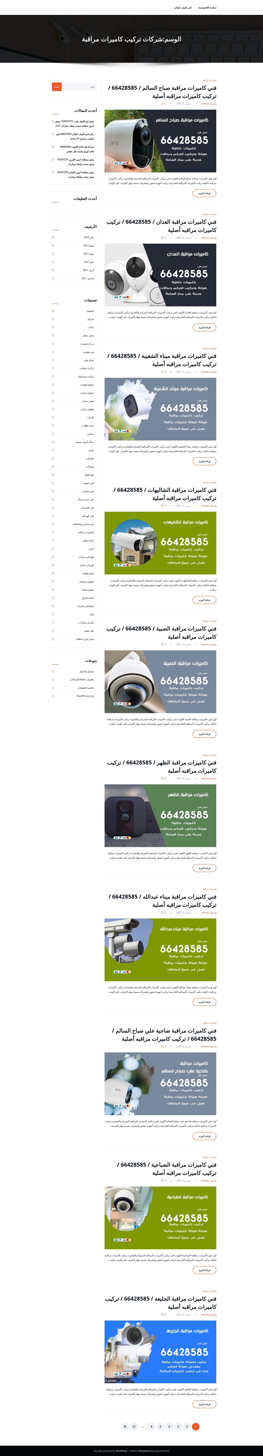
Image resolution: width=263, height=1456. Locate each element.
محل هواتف (88, 573)
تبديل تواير (89, 360)
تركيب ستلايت (87, 368)
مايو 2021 (89, 262)
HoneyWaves (145, 1450)
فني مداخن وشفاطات (83, 524)
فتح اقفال (89, 474)
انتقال (57, 86)
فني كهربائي (88, 515)
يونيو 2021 (88, 253)
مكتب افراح (88, 598)
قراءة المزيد (204, 193)
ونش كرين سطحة (85, 639)
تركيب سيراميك (86, 376)
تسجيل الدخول (86, 671)
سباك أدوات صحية (85, 442)
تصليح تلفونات (87, 384)
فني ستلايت (88, 491)
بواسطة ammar (209, 103)
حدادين (90, 433)
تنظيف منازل (87, 409)
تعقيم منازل (88, 401)
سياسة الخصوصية (207, 7)
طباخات (90, 458)
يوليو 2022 (88, 245)
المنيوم (90, 310)
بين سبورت (88, 351)
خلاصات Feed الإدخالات (82, 679)
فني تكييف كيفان (183, 7)
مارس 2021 (87, 278)
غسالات (90, 466)
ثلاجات (90, 417)
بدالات (91, 327)
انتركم (91, 319)
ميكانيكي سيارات (85, 606)
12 (133, 1426)
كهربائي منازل (87, 565)
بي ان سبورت (87, 343)
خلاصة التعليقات (86, 687)
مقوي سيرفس (86, 581)
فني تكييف (88, 483)
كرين (91, 548)
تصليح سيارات (87, 392)
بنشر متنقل (88, 335)
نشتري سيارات (86, 622)
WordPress (122, 1450)
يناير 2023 (89, 237)
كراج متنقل (88, 540)
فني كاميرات (87, 507)
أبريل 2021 (88, 270)
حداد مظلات (88, 425)
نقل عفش (89, 630)
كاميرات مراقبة (210, 80)
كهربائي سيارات (86, 556)
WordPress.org (85, 696)
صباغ (91, 450)
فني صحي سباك (86, 499)
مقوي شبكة (88, 589)
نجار (92, 614)
